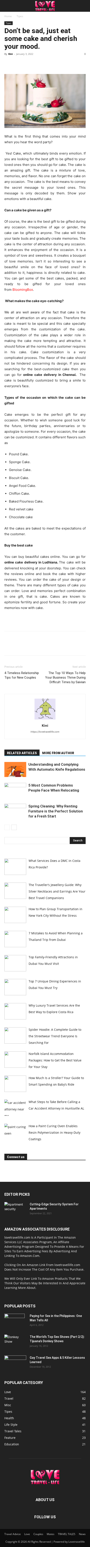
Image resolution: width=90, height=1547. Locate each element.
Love (27, 1534)
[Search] (84, 6)
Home (8, 16)
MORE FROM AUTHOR (58, 753)
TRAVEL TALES (66, 1534)
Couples (38, 1534)
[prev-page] (7, 827)
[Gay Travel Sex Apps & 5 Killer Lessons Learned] (15, 1363)
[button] (7, 6)
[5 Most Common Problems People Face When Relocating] (15, 790)
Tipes (20, 16)
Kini (10, 53)
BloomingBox (22, 290)
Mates (50, 1534)
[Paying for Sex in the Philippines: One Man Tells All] (14, 1321)
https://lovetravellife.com (45, 731)
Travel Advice (12, 1534)
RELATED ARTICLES (22, 753)
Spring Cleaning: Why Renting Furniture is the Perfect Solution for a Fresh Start (55, 811)
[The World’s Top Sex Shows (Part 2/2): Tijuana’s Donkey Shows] (15, 1342)
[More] (49, 63)
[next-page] (14, 827)
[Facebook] (8, 63)
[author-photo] (45, 719)
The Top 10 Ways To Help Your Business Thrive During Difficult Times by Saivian (65, 677)
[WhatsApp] (39, 63)
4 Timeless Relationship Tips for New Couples (21, 675)
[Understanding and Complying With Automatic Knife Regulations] (15, 769)
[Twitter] (18, 63)
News (82, 1534)
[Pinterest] (28, 63)
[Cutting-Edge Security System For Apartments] (15, 1209)
